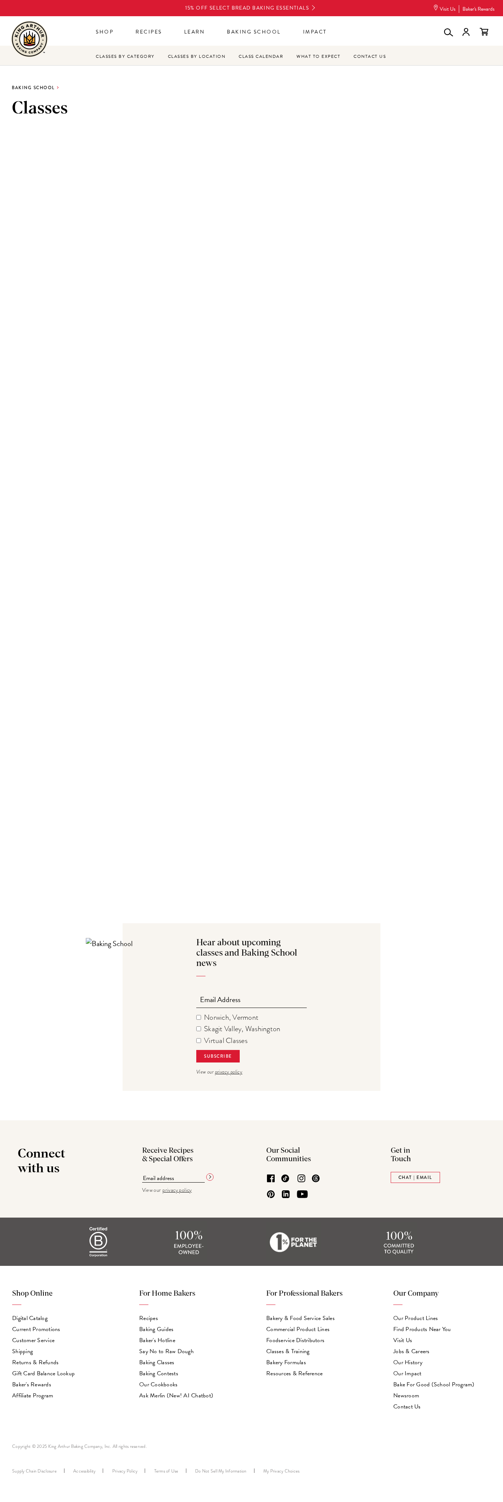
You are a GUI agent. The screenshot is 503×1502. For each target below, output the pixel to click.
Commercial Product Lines (298, 1329)
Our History (407, 1362)
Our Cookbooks (158, 1384)
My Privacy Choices (281, 1471)
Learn (194, 32)
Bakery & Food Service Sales (300, 1318)
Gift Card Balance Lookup (43, 1373)
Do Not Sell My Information (221, 1471)
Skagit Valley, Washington (242, 1028)
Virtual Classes (225, 1040)
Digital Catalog (30, 1318)
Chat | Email (415, 1177)
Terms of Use (166, 1471)
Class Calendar (261, 56)
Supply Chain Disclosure (34, 1471)
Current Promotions (36, 1329)
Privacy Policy (125, 1471)
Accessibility (84, 1471)
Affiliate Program (32, 1395)
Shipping (22, 1351)
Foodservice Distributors (295, 1340)
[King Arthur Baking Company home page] (29, 40)
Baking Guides (156, 1329)
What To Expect (318, 56)
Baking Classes (157, 1362)
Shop (104, 32)
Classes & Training (288, 1351)
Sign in (466, 32)
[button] (448, 32)
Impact (315, 32)
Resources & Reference (294, 1373)
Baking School (254, 32)
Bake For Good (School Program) (434, 1384)
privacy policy (229, 1071)
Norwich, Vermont (231, 1017)
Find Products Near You (422, 1329)
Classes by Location (197, 56)
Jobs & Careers (411, 1351)
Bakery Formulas (286, 1362)
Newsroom (406, 1395)
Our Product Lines (415, 1318)
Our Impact (407, 1373)
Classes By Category (125, 56)
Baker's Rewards (478, 9)
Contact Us (369, 56)
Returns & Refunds (35, 1362)
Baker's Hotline (157, 1340)
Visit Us (447, 9)
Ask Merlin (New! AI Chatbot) (176, 1395)
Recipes (149, 32)
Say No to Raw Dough (166, 1351)
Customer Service (33, 1340)
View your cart (484, 32)
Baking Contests (158, 1373)
